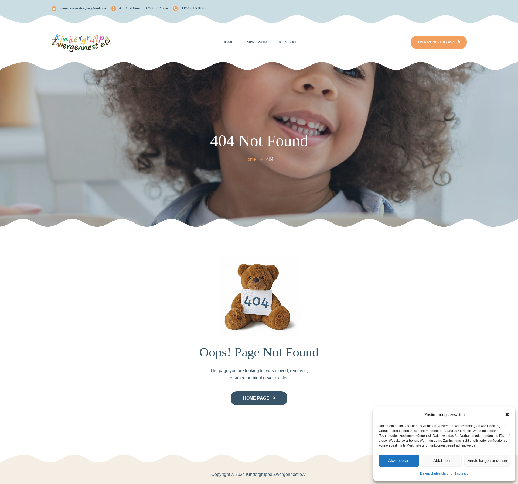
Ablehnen (441, 460)
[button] (507, 414)
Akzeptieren (398, 460)
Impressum (463, 473)
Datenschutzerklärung (436, 473)
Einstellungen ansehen (487, 460)
